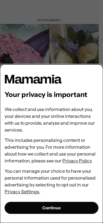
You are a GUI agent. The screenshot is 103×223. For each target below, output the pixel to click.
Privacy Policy (77, 161)
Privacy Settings (22, 191)
